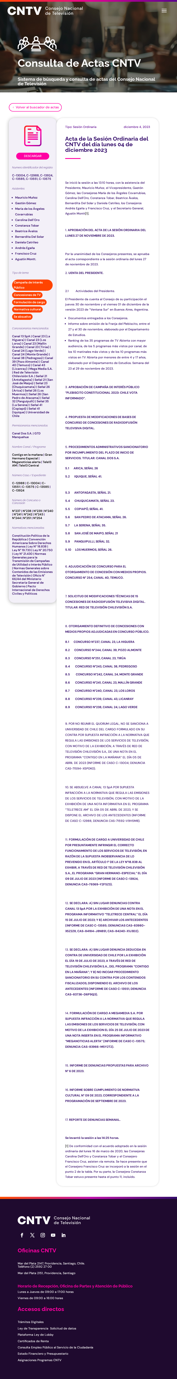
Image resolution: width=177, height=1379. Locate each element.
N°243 (39, 514)
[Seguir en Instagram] (42, 1235)
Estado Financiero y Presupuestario (43, 1354)
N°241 (18, 514)
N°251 (27, 518)
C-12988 (18, 483)
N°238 (27, 511)
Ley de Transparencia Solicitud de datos (47, 1328)
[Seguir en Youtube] (53, 1235)
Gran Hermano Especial (32, 456)
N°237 (16, 511)
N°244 (16, 518)
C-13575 (28, 487)
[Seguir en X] (32, 1235)
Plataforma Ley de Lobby (36, 1335)
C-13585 (42, 487)
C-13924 (18, 490)
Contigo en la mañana (27, 455)
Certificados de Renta (33, 1341)
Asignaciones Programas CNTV (40, 1360)
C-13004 (33, 483)
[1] (86, 213)
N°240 (48, 511)
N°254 (37, 518)
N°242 (28, 514)
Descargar (32, 156)
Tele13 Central (29, 465)
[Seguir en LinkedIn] (63, 1235)
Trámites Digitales (31, 1322)
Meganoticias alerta (26, 462)
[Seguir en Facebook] (22, 1235)
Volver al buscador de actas (37, 107)
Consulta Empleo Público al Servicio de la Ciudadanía (55, 1347)
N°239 (37, 511)
